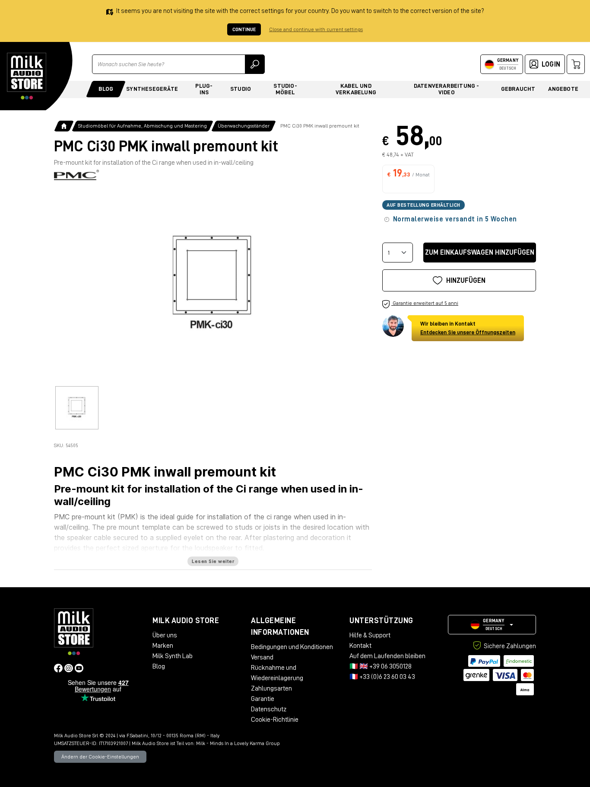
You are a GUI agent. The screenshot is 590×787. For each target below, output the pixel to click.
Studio (240, 89)
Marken (162, 645)
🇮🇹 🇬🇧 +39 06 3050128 (380, 666)
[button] (492, 624)
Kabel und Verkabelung (356, 89)
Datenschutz (268, 709)
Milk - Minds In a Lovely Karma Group (238, 743)
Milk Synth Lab (172, 656)
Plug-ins (204, 89)
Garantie (262, 698)
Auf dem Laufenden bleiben (387, 656)
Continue (244, 29)
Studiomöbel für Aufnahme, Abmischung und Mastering (142, 125)
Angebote (563, 89)
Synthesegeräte (152, 89)
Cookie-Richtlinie (274, 719)
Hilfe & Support (369, 635)
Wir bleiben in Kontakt (467, 328)
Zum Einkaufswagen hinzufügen (479, 252)
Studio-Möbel (285, 89)
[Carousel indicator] (76, 408)
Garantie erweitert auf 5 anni (424, 303)
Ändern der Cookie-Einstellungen (100, 756)
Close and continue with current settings (316, 29)
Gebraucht (518, 89)
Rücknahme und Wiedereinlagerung (277, 672)
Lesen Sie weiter (213, 561)
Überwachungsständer (244, 125)
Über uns (164, 635)
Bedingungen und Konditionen (292, 646)
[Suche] (255, 64)
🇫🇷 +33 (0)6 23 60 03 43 (382, 676)
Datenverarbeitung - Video (446, 89)
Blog (105, 89)
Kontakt (360, 645)
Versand (262, 657)
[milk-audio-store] (26, 76)
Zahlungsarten (271, 688)
